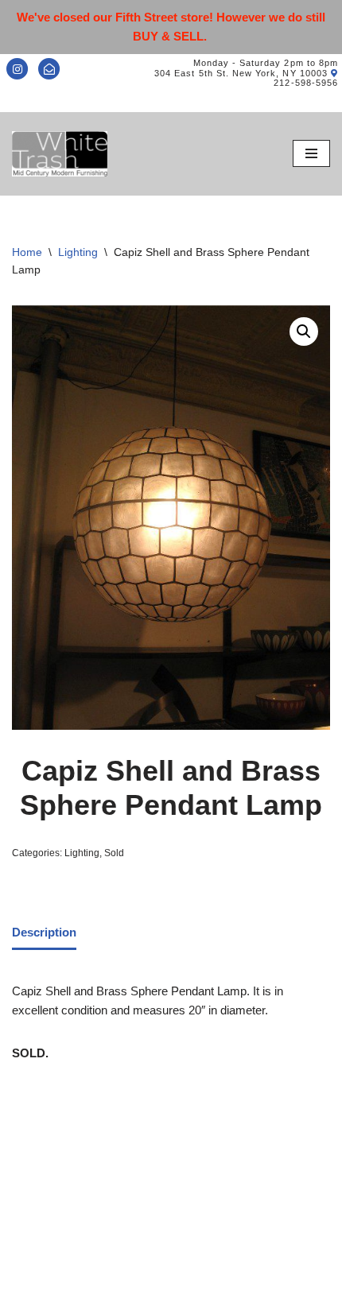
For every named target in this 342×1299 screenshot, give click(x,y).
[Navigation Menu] (311, 153)
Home (27, 252)
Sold (114, 853)
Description (44, 932)
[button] (304, 331)
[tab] (44, 933)
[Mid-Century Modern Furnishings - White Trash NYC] (59, 153)
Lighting (78, 252)
